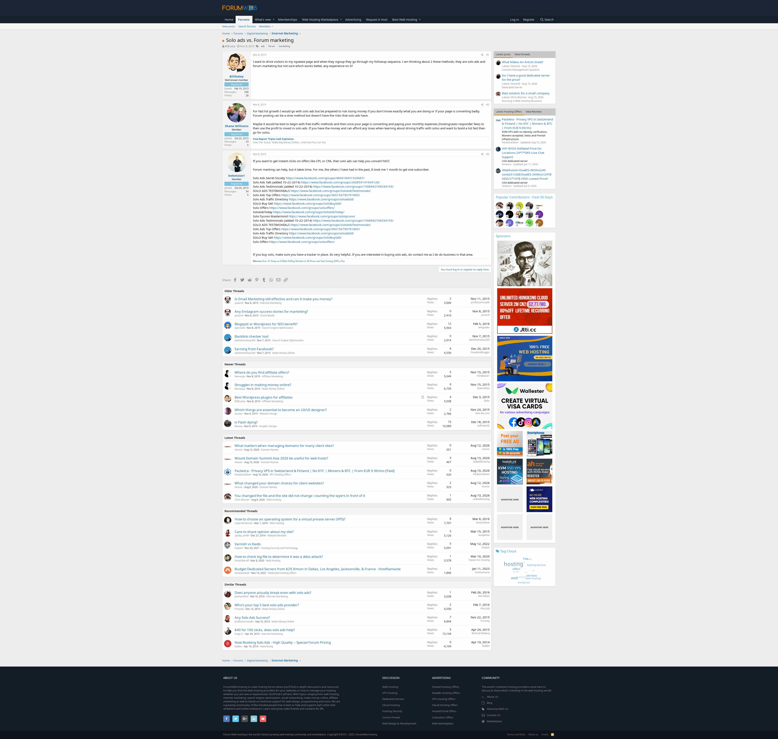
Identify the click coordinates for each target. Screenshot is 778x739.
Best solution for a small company (525, 93)
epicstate (240, 328)
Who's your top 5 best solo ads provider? (267, 605)
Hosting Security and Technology (279, 548)
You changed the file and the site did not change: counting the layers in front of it (300, 495)
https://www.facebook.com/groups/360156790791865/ (320, 195)
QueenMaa (483, 388)
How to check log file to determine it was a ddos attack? (279, 556)
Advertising (353, 19)
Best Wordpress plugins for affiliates (264, 397)
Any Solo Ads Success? (252, 617)
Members (264, 26)
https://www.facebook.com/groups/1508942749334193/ (353, 186)
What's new (263, 19)
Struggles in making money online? (263, 384)
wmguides (484, 327)
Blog (489, 703)
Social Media (267, 315)
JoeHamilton (241, 596)
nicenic (239, 449)
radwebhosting (481, 461)
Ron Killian (484, 596)
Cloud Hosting (391, 705)
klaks (487, 400)
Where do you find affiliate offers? (262, 372)
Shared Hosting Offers (445, 687)
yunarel (239, 303)
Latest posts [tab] (503, 54)
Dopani (239, 548)
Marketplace (494, 721)
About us (533, 734)
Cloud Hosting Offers (445, 705)
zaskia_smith (242, 535)
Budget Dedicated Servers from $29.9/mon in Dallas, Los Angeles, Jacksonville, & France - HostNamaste (318, 569)
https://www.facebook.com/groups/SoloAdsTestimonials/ (331, 191)
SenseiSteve (483, 522)
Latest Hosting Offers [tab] (509, 111)
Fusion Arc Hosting (479, 560)
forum (271, 46)
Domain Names (270, 449)
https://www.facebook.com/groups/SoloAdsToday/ (308, 212)
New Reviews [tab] (534, 111)
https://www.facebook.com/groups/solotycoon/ (322, 216)
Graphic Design (268, 426)
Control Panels (391, 717)
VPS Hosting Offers (280, 474)
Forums (243, 19)
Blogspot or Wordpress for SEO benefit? (266, 324)
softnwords (483, 425)
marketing (284, 46)
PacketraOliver (243, 474)
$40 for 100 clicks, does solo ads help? (265, 629)
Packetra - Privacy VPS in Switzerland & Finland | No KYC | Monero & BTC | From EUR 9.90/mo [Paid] (315, 470)
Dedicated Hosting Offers (282, 573)
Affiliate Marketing (272, 376)
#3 (487, 154)
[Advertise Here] (510, 499)
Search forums (247, 26)
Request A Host (376, 19)
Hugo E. (239, 634)
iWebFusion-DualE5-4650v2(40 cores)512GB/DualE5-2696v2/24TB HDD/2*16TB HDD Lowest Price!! (526, 174)
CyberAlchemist (243, 523)
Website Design (268, 413)
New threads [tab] (522, 54)
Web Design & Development (399, 723)
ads (263, 46)
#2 (487, 104)
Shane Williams (236, 126)
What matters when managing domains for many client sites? (284, 445)
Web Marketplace (442, 723)
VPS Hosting (389, 693)
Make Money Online (283, 353)
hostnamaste (242, 573)
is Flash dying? (246, 422)
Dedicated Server (512, 87)
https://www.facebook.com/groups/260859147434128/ (340, 182)
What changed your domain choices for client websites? (279, 483)
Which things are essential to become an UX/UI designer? (281, 409)
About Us (492, 697)
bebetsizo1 (236, 175)
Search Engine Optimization (277, 328)
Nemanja (240, 376)
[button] (274, 19)
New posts (228, 26)
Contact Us (493, 715)
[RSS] (552, 734)
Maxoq (238, 426)
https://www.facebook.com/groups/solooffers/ (302, 208)
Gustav (239, 413)
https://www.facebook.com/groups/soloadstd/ (321, 199)
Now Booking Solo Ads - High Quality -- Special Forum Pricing (283, 642)
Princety (239, 609)
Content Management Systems (521, 69)
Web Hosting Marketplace (320, 19)
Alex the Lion (482, 413)
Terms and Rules (516, 734)
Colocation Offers (442, 717)
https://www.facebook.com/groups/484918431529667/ (325, 178)
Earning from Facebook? (254, 349)
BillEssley (230, 46)
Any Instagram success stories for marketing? (271, 311)
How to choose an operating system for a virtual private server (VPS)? (290, 519)
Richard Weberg (481, 633)
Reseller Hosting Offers (446, 693)
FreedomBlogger (480, 352)
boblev (238, 646)
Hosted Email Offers (444, 711)
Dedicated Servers (393, 699)
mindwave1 (483, 375)
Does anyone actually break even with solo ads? (273, 592)
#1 (487, 54)
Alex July (485, 608)
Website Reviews (276, 535)
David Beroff (242, 560)
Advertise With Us (497, 709)
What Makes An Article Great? (522, 62)
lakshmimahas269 (245, 340)
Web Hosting (274, 499)
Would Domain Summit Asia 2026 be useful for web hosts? (281, 458)
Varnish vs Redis (248, 544)
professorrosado (480, 302)
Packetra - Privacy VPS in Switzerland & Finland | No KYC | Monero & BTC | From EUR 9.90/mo (527, 123)
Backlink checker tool (251, 336)
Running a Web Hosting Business (522, 101)
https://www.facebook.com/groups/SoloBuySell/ (308, 203)
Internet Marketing (270, 303)
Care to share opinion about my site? (264, 531)
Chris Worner (242, 499)
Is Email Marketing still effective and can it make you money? (283, 299)
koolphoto (484, 535)
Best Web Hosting (404, 19)
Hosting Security (392, 711)
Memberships (287, 19)
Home (229, 19)
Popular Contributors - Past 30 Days (524, 197)
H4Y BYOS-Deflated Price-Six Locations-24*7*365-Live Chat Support (523, 152)
